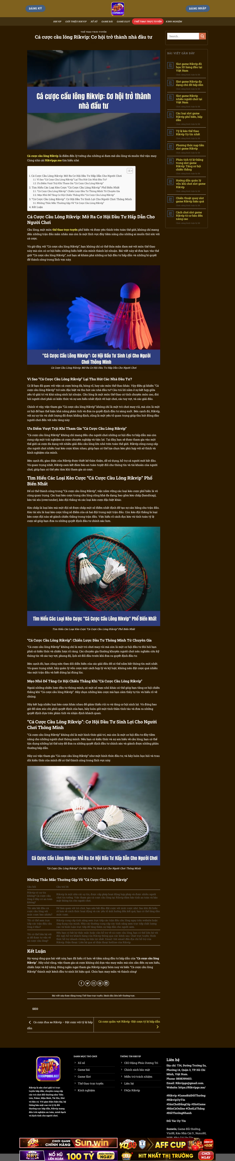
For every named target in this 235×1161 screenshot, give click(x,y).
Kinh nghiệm (174, 21)
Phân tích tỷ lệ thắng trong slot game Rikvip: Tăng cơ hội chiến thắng (189, 164)
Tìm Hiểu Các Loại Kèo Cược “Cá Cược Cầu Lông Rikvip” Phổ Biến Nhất (75, 187)
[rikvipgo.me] (117, 8)
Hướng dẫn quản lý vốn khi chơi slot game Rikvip (190, 184)
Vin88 (170, 1133)
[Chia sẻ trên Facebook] (81, 983)
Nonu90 (200, 1133)
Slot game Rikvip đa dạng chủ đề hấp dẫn (189, 83)
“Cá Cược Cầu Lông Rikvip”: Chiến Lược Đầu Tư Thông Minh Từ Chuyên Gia (78, 191)
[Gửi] (202, 36)
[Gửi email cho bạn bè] (94, 983)
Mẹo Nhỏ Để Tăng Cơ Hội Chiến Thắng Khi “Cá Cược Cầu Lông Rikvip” (76, 195)
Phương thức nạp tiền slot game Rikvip (190, 146)
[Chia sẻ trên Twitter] (87, 983)
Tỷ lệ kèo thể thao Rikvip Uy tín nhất (188, 132)
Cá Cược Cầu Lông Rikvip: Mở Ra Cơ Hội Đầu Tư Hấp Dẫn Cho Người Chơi (76, 175)
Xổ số (93, 21)
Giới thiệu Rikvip (75, 21)
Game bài (107, 21)
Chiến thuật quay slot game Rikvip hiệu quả (190, 199)
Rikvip (57, 21)
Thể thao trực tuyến (148, 21)
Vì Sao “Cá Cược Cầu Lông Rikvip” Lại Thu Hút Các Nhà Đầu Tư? (72, 179)
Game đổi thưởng (189, 1129)
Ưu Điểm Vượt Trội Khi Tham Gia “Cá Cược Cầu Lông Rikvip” (70, 183)
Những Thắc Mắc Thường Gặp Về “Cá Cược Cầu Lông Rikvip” (70, 203)
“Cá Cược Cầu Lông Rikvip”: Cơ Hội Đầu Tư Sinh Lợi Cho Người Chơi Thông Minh (82, 199)
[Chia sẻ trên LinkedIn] (106, 983)
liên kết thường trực (124, 995)
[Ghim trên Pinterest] (100, 983)
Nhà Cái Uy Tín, (184, 1137)
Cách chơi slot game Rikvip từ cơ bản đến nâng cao (189, 216)
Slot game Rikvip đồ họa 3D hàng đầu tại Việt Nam (189, 67)
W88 (170, 1137)
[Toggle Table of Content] (128, 171)
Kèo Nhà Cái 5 (185, 1133)
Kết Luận (37, 207)
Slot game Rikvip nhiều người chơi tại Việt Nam (189, 99)
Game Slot (123, 21)
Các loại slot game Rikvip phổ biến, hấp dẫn (189, 117)
